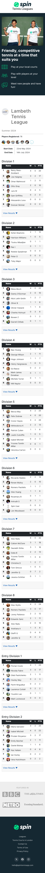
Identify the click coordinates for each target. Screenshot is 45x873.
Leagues (22, 836)
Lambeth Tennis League (21, 116)
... (31, 142)
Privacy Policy (22, 851)
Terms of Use (22, 847)
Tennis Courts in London (22, 840)
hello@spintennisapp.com (22, 865)
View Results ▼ (10, 213)
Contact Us (22, 844)
